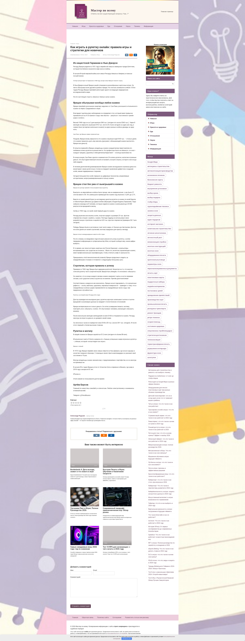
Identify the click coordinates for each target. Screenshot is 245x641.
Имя (71, 570)
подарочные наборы (156, 282)
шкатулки (151, 357)
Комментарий (75, 577)
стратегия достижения (157, 335)
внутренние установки (157, 189)
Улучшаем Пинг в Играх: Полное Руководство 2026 (84, 509)
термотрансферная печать (158, 344)
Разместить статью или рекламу (137, 617)
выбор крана (152, 193)
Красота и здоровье (96, 26)
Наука (128, 26)
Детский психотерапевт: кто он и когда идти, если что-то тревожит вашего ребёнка (160, 398)
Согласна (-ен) (126, 638)
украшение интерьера (156, 348)
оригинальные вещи (156, 260)
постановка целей (155, 291)
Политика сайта (103, 617)
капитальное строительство (159, 229)
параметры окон (154, 264)
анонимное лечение (156, 175)
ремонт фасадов (154, 313)
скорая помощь (153, 322)
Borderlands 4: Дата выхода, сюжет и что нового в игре (82, 470)
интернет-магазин (155, 224)
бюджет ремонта (154, 184)
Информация (148, 26)
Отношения (118, 26)
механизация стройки (156, 242)
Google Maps (152, 162)
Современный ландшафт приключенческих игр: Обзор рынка (115, 510)
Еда (108, 26)
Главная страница (167, 11)
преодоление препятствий (158, 295)
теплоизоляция (153, 340)
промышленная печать (157, 304)
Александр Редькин (77, 416)
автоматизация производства (160, 171)
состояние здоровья (155, 326)
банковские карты (155, 180)
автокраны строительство (158, 166)
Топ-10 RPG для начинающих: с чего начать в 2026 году (116, 548)
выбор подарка (153, 197)
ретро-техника (153, 317)
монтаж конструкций (156, 246)
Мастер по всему (103, 10)
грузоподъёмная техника (158, 206)
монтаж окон (153, 251)
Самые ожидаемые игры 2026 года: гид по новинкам (83, 548)
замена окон (152, 211)
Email (95, 570)
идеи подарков (153, 220)
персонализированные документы (162, 268)
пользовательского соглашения (117, 633)
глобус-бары (152, 202)
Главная (75, 617)
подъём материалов (156, 286)
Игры (83, 26)
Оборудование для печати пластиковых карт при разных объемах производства (159, 390)
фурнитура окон (154, 353)
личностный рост (154, 237)
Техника (137, 26)
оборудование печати (156, 255)
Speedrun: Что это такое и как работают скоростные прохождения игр (161, 537)
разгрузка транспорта (156, 309)
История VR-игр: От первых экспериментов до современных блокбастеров (160, 529)
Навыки (75, 26)
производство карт (155, 300)
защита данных (154, 215)
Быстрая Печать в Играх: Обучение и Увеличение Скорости (114, 471)
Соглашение (117, 617)
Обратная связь (87, 617)
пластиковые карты (155, 277)
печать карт (152, 273)
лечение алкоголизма (156, 233)
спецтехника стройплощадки (159, 331)
